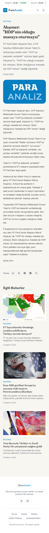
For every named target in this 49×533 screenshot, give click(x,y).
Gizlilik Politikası (15, 518)
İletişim (24, 514)
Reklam (34, 514)
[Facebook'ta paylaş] (24, 273)
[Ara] (37, 10)
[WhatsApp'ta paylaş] (13, 273)
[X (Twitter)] (21, 501)
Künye (14, 514)
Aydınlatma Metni (33, 518)
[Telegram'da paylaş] (30, 273)
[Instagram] (27, 501)
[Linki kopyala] (36, 273)
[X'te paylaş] (19, 273)
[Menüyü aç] (43, 10)
